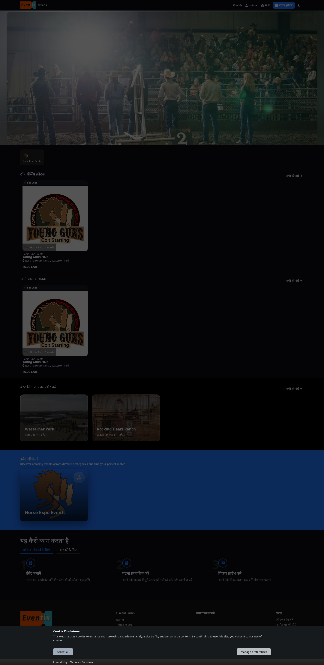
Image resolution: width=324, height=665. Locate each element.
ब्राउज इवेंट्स (285, 5)
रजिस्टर (253, 5)
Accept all (63, 652)
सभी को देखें (293, 176)
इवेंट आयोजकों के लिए (36, 550)
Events (120, 619)
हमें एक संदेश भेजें (285, 619)
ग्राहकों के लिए (68, 550)
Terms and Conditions (81, 662)
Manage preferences (254, 652)
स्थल (267, 5)
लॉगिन (238, 5)
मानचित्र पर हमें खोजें (286, 625)
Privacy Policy (60, 662)
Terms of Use (124, 625)
